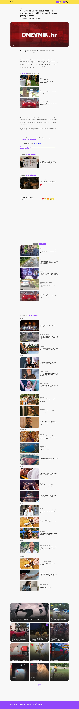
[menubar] (67, 2)
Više (39, 685)
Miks (44, 1)
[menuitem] (67, 2)
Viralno (40, 1)
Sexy (53, 1)
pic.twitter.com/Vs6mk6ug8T (29, 139)
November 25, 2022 (37, 143)
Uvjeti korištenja (27, 706)
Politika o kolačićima (41, 706)
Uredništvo (12, 706)
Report (50, 1)
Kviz (47, 1)
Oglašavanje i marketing (19, 706)
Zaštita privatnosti (34, 706)
